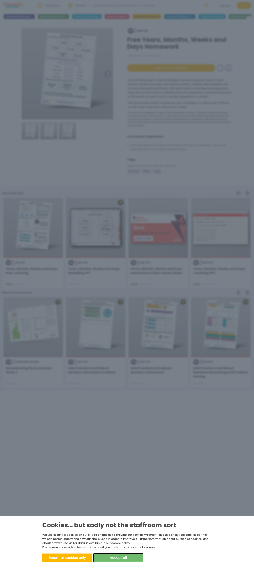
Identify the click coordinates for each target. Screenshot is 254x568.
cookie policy (120, 543)
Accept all (118, 557)
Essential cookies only (67, 557)
